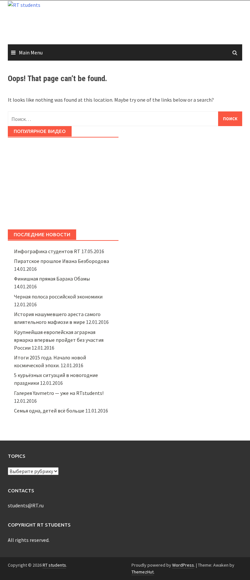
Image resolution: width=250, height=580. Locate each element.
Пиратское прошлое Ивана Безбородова (61, 261)
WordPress (183, 565)
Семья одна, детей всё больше (49, 410)
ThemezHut (143, 572)
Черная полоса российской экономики (58, 296)
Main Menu (31, 52)
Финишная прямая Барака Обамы (52, 278)
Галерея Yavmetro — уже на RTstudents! (59, 393)
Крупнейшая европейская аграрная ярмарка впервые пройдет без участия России (59, 340)
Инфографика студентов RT (47, 251)
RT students (54, 565)
